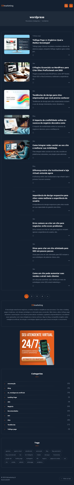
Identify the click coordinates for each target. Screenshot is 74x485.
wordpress (40, 462)
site (7, 462)
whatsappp (30, 462)
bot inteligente (29, 455)
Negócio (10, 406)
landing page (18, 458)
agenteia (8, 451)
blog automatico (56, 451)
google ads (9, 458)
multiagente (29, 458)
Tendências (11, 425)
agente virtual (18, 451)
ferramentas (56, 455)
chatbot (39, 455)
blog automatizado (11, 455)
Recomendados (13, 411)
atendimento (28, 451)
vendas (13, 462)
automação (39, 451)
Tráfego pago (37, 36)
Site (34, 63)
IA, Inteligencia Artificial (16, 393)
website (21, 462)
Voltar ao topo (67, 478)
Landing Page (12, 397)
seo (9, 415)
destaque (47, 455)
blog (47, 451)
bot (20, 455)
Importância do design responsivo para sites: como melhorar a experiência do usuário (50, 198)
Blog (34, 116)
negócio (44, 458)
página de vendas (55, 458)
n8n (9, 402)
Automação (12, 384)
